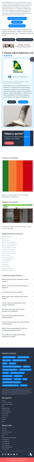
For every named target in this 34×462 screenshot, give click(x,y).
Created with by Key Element (17, 460)
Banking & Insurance (23, 357)
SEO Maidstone (6, 441)
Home (3, 400)
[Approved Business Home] (30, 454)
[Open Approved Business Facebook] (2, 454)
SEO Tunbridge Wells (7, 447)
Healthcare (26, 366)
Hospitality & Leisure (25, 369)
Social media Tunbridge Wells (9, 437)
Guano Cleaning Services (9, 253)
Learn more (11, 102)
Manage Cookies (17, 22)
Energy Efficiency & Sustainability (12, 366)
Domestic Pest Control (8, 251)
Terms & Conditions (7, 432)
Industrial (5, 372)
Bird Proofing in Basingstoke (10, 244)
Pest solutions (6, 261)
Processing (17, 379)
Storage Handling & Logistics (10, 385)
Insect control (6, 255)
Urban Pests (5, 264)
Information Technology (17, 372)
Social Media (5, 414)
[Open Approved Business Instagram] (5, 454)
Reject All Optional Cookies (17, 26)
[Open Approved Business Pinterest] (8, 454)
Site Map (4, 428)
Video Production (6, 412)
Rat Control (5, 262)
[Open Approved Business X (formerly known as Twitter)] (17, 454)
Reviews (4, 417)
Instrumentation (7, 376)
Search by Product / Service (25, 39)
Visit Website (23, 102)
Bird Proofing (5, 240)
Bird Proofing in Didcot (8, 246)
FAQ (3, 421)
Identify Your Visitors (7, 404)
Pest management (7, 259)
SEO (3, 406)
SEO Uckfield (5, 449)
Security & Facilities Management (11, 382)
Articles (4, 419)
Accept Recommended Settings (17, 18)
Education (12, 363)
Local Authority (7, 379)
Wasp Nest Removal (7, 268)
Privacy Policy (5, 11)
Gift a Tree (5, 415)
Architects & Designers (9, 357)
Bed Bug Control (6, 236)
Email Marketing (6, 410)
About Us (4, 430)
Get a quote (9, 143)
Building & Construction (19, 360)
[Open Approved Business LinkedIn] (11, 454)
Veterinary (23, 385)
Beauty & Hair (6, 360)
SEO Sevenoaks (6, 443)
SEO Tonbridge (6, 445)
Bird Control (5, 238)
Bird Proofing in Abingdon (9, 242)
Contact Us (5, 434)
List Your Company (7, 402)
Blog (3, 435)
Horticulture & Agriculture (10, 369)
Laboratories (18, 376)
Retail (24, 379)
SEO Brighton (5, 439)
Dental (5, 363)
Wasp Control (6, 266)
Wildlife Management (8, 270)
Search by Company (9, 39)
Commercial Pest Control (9, 247)
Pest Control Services (8, 257)
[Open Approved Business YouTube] (14, 454)
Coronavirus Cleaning (8, 249)
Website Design (6, 408)
